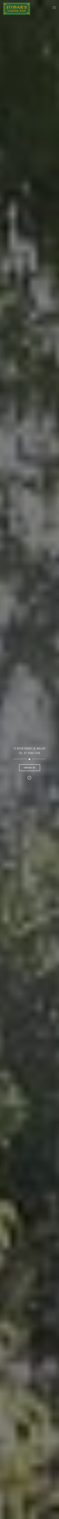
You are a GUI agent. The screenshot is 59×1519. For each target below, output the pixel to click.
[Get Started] (29, 777)
